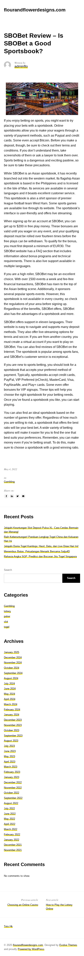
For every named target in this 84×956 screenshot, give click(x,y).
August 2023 (11, 740)
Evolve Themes (68, 945)
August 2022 (11, 803)
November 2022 (13, 787)
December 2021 (13, 844)
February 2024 (12, 709)
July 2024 (9, 683)
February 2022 (12, 834)
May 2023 (9, 756)
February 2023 (12, 771)
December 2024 (13, 657)
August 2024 (11, 678)
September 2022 (13, 798)
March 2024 (10, 704)
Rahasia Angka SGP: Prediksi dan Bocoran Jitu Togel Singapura (40, 556)
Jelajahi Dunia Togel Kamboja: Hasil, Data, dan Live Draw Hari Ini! (41, 546)
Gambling (9, 481)
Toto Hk (8, 926)
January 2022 (11, 839)
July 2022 (9, 808)
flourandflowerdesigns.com (28, 945)
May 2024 (9, 693)
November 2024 (13, 662)
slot (6, 621)
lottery (7, 611)
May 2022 (9, 818)
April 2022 (9, 824)
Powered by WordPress (31, 949)
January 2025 (11, 652)
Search (8, 569)
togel (6, 626)
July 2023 (9, 745)
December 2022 (13, 782)
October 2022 (11, 792)
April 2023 (9, 761)
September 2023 (13, 735)
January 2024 (11, 714)
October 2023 (11, 730)
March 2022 (10, 829)
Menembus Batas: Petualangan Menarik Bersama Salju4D (37, 551)
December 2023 (13, 719)
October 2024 (11, 667)
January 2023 (11, 777)
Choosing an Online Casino (22, 904)
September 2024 (13, 673)
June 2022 (10, 813)
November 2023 (13, 725)
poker (7, 616)
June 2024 (10, 688)
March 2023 (10, 766)
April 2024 (9, 699)
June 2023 (10, 751)
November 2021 (13, 850)
